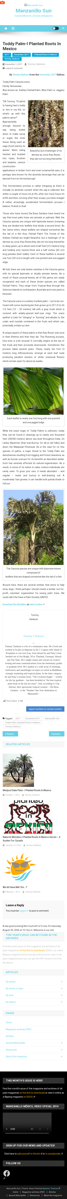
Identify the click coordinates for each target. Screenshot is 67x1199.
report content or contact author (45, 709)
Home (9, 1022)
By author (11, 981)
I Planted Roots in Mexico (45, 55)
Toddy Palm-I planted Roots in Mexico (22, 722)
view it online (36, 604)
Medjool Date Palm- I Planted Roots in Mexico (27, 790)
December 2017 (21, 55)
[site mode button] (55, 28)
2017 (7, 55)
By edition (11, 1002)
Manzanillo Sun (34, 11)
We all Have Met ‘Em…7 (15, 887)
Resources (11, 1049)
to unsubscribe (52, 1153)
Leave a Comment (14, 68)
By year (9, 995)
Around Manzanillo (15, 1043)
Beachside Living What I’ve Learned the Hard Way (12, 734)
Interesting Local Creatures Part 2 (58, 734)
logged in (24, 910)
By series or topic (14, 988)
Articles (10, 1036)
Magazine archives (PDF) (18, 1029)
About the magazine (16, 1056)
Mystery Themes (50, 1188)
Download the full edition (15, 604)
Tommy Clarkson (12, 59)
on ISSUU (28, 1096)
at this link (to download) (32, 950)
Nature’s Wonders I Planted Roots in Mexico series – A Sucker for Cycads (31, 839)
